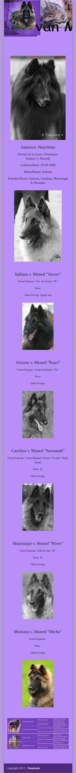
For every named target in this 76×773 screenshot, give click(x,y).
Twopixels (34, 768)
